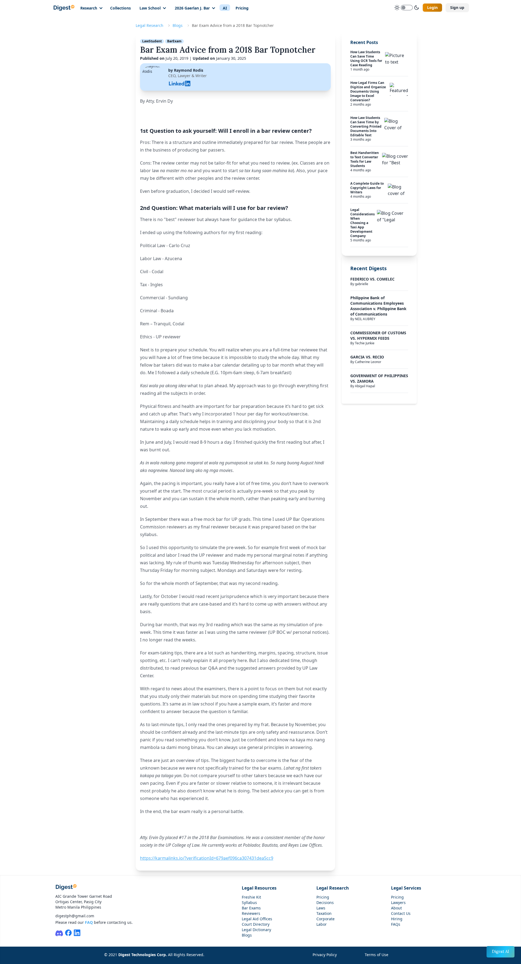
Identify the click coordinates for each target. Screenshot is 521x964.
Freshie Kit (251, 897)
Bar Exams (251, 908)
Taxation (324, 913)
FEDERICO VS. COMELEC (372, 279)
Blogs (178, 25)
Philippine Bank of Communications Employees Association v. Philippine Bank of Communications (378, 306)
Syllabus (249, 902)
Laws (320, 908)
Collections (120, 8)
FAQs (395, 924)
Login (432, 7)
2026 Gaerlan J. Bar (192, 8)
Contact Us (401, 913)
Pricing (242, 8)
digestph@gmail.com (74, 915)
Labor (321, 924)
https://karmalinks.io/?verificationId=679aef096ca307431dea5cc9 (206, 858)
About (396, 908)
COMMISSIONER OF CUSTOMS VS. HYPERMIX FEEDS (378, 335)
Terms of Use (376, 954)
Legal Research (149, 25)
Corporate (325, 918)
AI (225, 8)
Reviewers (251, 913)
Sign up (457, 7)
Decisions (325, 902)
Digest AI (500, 951)
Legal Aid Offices (257, 918)
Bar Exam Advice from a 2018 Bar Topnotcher (227, 50)
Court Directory (255, 924)
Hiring (396, 918)
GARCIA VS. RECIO (367, 357)
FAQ (89, 922)
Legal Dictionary (256, 929)
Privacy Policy (325, 954)
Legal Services (406, 888)
